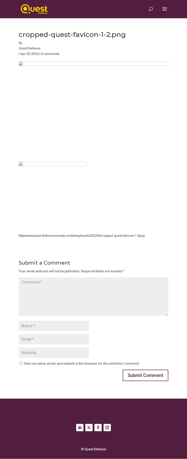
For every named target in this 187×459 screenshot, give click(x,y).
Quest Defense (29, 48)
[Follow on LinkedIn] (79, 427)
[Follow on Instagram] (107, 427)
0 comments (50, 54)
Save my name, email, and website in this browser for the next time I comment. (82, 363)
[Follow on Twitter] (89, 427)
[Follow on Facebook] (98, 427)
